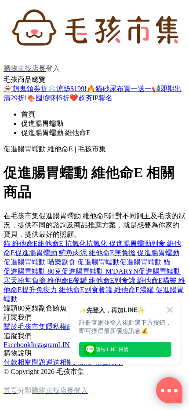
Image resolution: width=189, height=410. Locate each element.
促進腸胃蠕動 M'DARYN (100, 271)
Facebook (17, 344)
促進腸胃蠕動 (42, 123)
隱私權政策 (63, 326)
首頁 (28, 114)
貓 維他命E (21, 243)
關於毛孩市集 (25, 326)
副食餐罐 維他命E (112, 289)
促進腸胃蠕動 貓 (145, 262)
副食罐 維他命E (138, 280)
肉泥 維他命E (93, 252)
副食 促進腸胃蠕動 (91, 262)
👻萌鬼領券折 (25, 88)
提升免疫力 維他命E (53, 289)
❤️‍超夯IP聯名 (91, 98)
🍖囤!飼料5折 (48, 98)
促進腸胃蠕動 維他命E (56, 132)
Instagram (44, 344)
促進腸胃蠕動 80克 (33, 271)
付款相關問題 (25, 362)
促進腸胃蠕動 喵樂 (33, 262)
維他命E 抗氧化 (62, 243)
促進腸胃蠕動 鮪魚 (44, 252)
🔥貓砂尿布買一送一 (119, 88)
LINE (66, 344)
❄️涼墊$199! (67, 88)
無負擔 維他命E (49, 280)
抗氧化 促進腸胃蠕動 (118, 243)
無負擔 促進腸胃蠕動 (146, 252)
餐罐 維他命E (93, 280)
